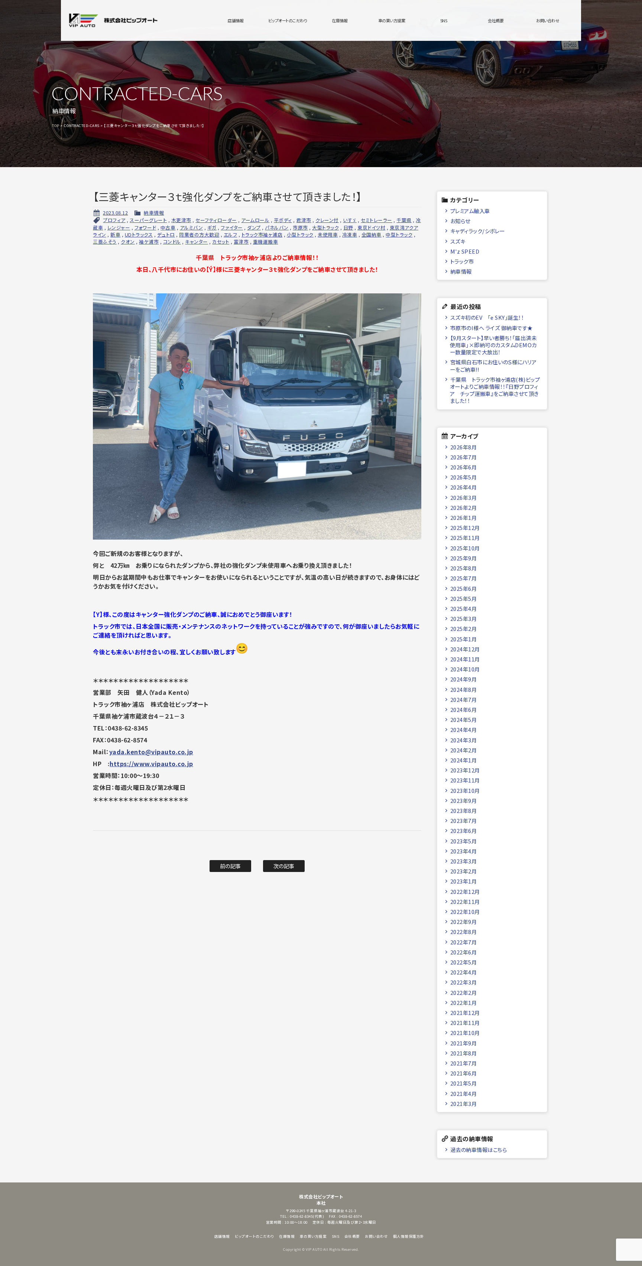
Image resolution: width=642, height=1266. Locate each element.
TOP (55, 125)
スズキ (458, 241)
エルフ (230, 234)
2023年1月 (463, 881)
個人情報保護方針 (408, 1236)
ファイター (232, 227)
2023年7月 (463, 820)
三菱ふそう (105, 241)
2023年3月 (463, 861)
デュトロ (166, 234)
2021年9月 (463, 1043)
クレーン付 (327, 220)
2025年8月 (463, 568)
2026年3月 (463, 497)
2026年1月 (463, 517)
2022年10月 (465, 911)
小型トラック (300, 234)
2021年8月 (463, 1053)
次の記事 (284, 866)
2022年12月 (465, 891)
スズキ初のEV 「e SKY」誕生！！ (487, 317)
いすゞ (350, 220)
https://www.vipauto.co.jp (151, 763)
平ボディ (283, 220)
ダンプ (254, 227)
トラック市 (462, 261)
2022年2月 (463, 992)
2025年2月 (463, 628)
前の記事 (230, 866)
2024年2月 (463, 750)
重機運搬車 (265, 241)
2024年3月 (463, 739)
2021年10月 (465, 1032)
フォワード (145, 227)
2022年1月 (463, 1002)
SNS (443, 20)
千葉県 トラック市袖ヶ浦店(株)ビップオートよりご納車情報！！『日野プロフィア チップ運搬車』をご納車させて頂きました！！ (495, 390)
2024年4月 (463, 729)
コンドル (172, 241)
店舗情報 (235, 20)
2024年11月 (465, 659)
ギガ (212, 227)
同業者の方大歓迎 (199, 234)
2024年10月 (465, 669)
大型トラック (325, 227)
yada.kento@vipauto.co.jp (151, 751)
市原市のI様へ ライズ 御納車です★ (491, 327)
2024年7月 (463, 699)
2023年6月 (463, 830)
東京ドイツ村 (371, 227)
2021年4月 (463, 1093)
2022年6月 (463, 952)
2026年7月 (463, 456)
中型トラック (399, 234)
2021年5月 (463, 1083)
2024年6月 (463, 709)
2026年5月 (463, 477)
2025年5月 (463, 598)
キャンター (196, 241)
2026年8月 (463, 446)
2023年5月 (463, 840)
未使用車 (328, 234)
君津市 (303, 220)
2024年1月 (463, 760)
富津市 (241, 241)
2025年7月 (463, 578)
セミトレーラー (376, 220)
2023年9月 (463, 800)
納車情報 (154, 212)
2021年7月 (463, 1063)
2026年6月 (463, 467)
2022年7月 (463, 942)
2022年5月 (463, 962)
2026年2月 (463, 507)
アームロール (255, 220)
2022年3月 (463, 982)
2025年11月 (465, 537)
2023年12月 (465, 770)
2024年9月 (463, 679)
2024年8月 (463, 689)
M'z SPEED (465, 251)
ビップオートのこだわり (287, 20)
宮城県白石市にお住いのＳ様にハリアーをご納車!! (493, 365)
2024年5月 (463, 719)
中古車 (168, 227)
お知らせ (460, 220)
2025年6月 (463, 588)
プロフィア (114, 220)
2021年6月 (463, 1073)
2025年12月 (465, 527)
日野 (348, 227)
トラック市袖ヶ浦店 (262, 234)
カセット (220, 241)
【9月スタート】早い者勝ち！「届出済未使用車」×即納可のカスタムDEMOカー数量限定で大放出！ (493, 345)
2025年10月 (465, 547)
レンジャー (118, 227)
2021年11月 (465, 1022)
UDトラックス (139, 234)
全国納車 (371, 234)
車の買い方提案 (391, 20)
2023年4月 (463, 851)
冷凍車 (349, 234)
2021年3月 (463, 1103)
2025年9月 (463, 558)
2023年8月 (463, 810)
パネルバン (277, 227)
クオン (128, 241)
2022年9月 (463, 921)
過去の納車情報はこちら (478, 1149)
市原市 (300, 227)
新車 (115, 234)
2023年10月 (465, 790)
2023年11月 (465, 780)
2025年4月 (463, 608)
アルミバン (191, 227)
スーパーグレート (148, 220)
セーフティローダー (216, 220)
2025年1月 (463, 638)
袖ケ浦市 (149, 241)
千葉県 (404, 220)
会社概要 (495, 20)
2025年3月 (463, 618)
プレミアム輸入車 (470, 210)
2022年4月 (463, 972)
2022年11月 (465, 901)
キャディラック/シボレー (477, 230)
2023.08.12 (115, 212)
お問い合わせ (547, 20)
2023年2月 (463, 871)
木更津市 (181, 220)
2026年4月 (463, 487)
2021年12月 (465, 1012)
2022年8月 (463, 931)
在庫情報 (339, 20)
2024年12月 (465, 648)
